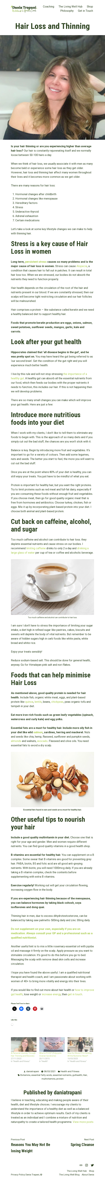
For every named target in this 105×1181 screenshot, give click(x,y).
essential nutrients (62, 1075)
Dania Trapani (32, 1174)
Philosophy (67, 11)
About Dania (88, 1174)
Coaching (48, 6)
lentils (38, 701)
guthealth (77, 1075)
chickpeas (57, 701)
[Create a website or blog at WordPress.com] (41, 1174)
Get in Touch (85, 11)
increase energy (51, 994)
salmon (38, 732)
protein (60, 1078)
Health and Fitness (70, 1071)
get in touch (75, 994)
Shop (90, 6)
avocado (42, 741)
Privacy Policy (18, 1174)
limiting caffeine (36, 548)
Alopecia (81, 266)
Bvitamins (25, 1075)
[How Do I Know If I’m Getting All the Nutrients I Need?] (80, 1044)
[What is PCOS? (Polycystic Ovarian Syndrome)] (52, 1044)
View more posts (83, 1122)
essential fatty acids (41, 1075)
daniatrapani (32, 1071)
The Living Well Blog (69, 1174)
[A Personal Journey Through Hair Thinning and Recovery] (24, 1044)
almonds (16, 741)
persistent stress (36, 261)
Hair (85, 1075)
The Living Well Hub (70, 6)
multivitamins (48, 1078)
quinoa (29, 701)
